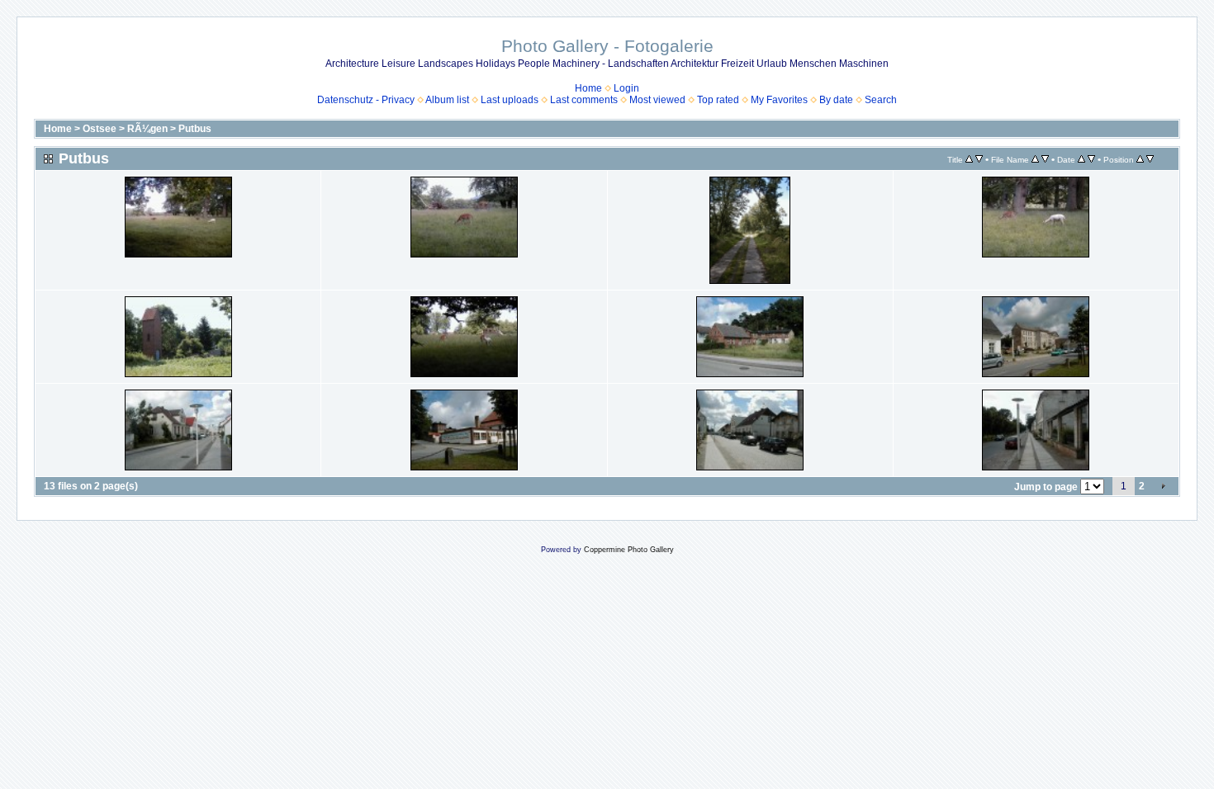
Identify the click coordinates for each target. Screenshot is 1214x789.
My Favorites (779, 100)
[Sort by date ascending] (1081, 159)
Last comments (584, 100)
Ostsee (99, 129)
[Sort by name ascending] (1035, 159)
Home (588, 88)
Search (881, 100)
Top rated (718, 100)
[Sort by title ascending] (969, 159)
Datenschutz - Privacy (366, 100)
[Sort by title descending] (979, 159)
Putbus (194, 129)
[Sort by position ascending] (1140, 159)
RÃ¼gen (147, 129)
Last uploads (509, 100)
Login (626, 88)
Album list (447, 100)
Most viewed (657, 100)
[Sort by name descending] (1045, 159)
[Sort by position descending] (1150, 159)
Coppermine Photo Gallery (629, 550)
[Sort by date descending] (1091, 159)
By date (836, 100)
